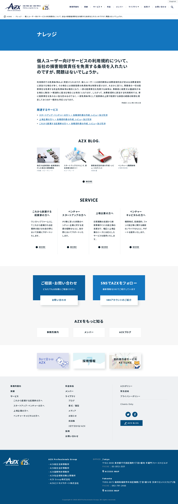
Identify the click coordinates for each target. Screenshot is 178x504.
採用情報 (89, 361)
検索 (172, 7)
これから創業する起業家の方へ (28, 400)
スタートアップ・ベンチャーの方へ (29, 405)
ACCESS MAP (112, 471)
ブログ (72, 400)
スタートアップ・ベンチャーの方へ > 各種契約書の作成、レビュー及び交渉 (73, 115)
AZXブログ (125, 332)
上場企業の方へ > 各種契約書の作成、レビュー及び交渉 (65, 119)
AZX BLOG (133, 423)
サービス (96, 7)
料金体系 (69, 386)
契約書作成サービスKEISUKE (125, 361)
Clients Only (126, 404)
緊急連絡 (124, 391)
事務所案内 (74, 7)
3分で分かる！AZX (53, 361)
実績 (86, 7)
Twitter (128, 414)
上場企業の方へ (21, 411)
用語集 (72, 421)
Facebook (134, 414)
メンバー (119, 7)
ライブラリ (133, 7)
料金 (109, 7)
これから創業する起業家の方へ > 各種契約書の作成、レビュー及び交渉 (72, 123)
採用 (146, 7)
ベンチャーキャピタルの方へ (27, 416)
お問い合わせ (160, 7)
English (173, 1)
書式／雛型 (74, 405)
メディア (72, 411)
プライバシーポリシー (130, 396)
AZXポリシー (126, 386)
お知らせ (73, 416)
